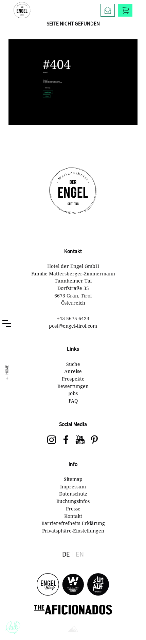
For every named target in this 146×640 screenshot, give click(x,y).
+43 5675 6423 (73, 318)
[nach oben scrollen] (134, 623)
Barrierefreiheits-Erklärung (73, 523)
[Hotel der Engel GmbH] (22, 10)
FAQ (73, 400)
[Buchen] (125, 10)
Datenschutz (73, 493)
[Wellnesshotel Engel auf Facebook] (65, 440)
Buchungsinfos (73, 501)
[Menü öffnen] (6, 323)
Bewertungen (73, 386)
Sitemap (73, 479)
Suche (73, 364)
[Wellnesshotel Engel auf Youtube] (80, 440)
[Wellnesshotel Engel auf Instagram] (51, 440)
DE (66, 553)
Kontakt (73, 516)
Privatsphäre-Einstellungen (73, 530)
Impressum (73, 486)
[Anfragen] (108, 10)
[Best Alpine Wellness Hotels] (73, 585)
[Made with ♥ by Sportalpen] (73, 630)
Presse (73, 508)
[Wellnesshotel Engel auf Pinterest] (94, 440)
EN (80, 553)
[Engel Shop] (48, 585)
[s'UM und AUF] (98, 585)
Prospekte (73, 378)
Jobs (73, 393)
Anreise (73, 371)
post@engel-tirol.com (73, 326)
